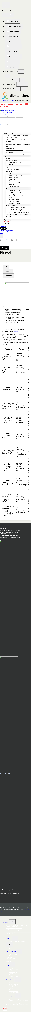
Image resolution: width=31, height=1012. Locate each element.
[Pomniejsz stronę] (21, 71)
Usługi (7, 965)
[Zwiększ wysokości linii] (25, 84)
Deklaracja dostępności (7, 890)
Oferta (4, 945)
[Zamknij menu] (0, 917)
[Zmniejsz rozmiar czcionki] (16, 80)
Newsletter (9, 171)
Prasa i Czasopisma (11, 951)
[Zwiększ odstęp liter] (23, 89)
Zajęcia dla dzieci (10, 979)
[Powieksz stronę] (7, 76)
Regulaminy (7, 220)
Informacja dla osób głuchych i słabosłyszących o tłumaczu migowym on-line (18, 144)
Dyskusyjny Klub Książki (12, 169)
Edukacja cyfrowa (10, 996)
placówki (7, 271)
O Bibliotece (6, 922)
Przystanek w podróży (12, 218)
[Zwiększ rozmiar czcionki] (22, 80)
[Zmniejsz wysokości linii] (19, 84)
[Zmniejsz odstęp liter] (18, 89)
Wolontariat (9, 938)
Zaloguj (3, 228)
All (6, 267)
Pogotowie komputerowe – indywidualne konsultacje (16, 210)
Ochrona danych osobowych (14, 150)
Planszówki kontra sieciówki (17, 196)
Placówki (6, 222)
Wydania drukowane (15, 162)
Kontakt (6, 223)
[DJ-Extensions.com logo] (15, 98)
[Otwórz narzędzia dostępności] (6, 5)
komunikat (8, 275)
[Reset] (5, 15)
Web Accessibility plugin (8, 100)
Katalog (8, 158)
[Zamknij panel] (11, 15)
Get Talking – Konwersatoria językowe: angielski (17, 215)
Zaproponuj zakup (14, 186)
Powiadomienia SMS (15, 183)
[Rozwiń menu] (1, 236)
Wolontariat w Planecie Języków (18, 154)
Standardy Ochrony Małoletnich (15, 139)
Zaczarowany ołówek (15, 203)
